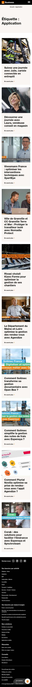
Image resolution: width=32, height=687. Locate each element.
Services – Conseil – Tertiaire (9, 590)
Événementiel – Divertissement (9, 595)
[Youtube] (25, 561)
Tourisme (4, 592)
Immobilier (4, 582)
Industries (4, 574)
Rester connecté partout (7, 607)
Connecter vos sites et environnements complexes (14, 614)
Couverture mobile (6, 629)
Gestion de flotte (6, 632)
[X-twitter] (13, 561)
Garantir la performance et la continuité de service (14, 617)
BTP (3, 576)
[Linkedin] (17, 561)
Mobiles (3, 635)
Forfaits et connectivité (7, 627)
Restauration (5, 598)
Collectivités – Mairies (7, 579)
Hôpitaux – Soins (6, 571)
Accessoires (5, 637)
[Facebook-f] (21, 561)
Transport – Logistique (7, 587)
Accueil (12, 7)
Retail (3, 584)
